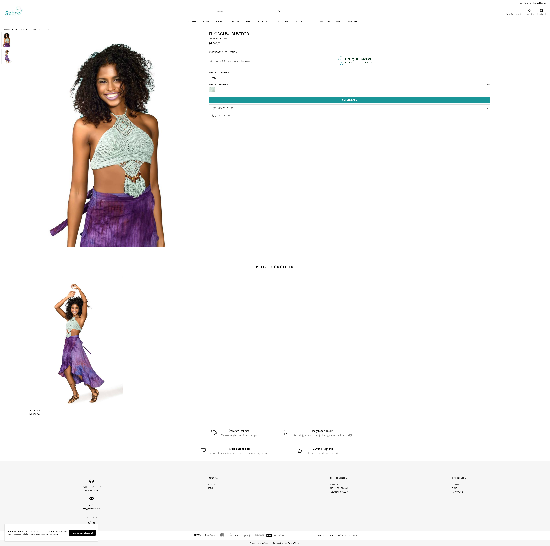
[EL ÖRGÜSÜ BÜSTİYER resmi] (117, 246)
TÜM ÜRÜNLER (458, 492)
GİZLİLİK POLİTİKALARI (339, 488)
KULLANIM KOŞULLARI (339, 492)
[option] (76, 347)
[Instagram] (89, 523)
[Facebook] (94, 523)
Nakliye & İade (225, 115)
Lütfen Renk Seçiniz (218, 84)
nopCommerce (266, 543)
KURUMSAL (212, 484)
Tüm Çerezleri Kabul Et (82, 533)
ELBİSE (454, 488)
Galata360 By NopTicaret (289, 543)
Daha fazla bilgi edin (50, 534)
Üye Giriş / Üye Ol (514, 14)
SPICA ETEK (35, 410)
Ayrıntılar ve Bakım (227, 108)
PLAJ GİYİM (456, 484)
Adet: (487, 84)
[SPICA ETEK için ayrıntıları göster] (76, 340)
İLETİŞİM (211, 488)
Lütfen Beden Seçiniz (218, 72)
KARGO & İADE (336, 484)
